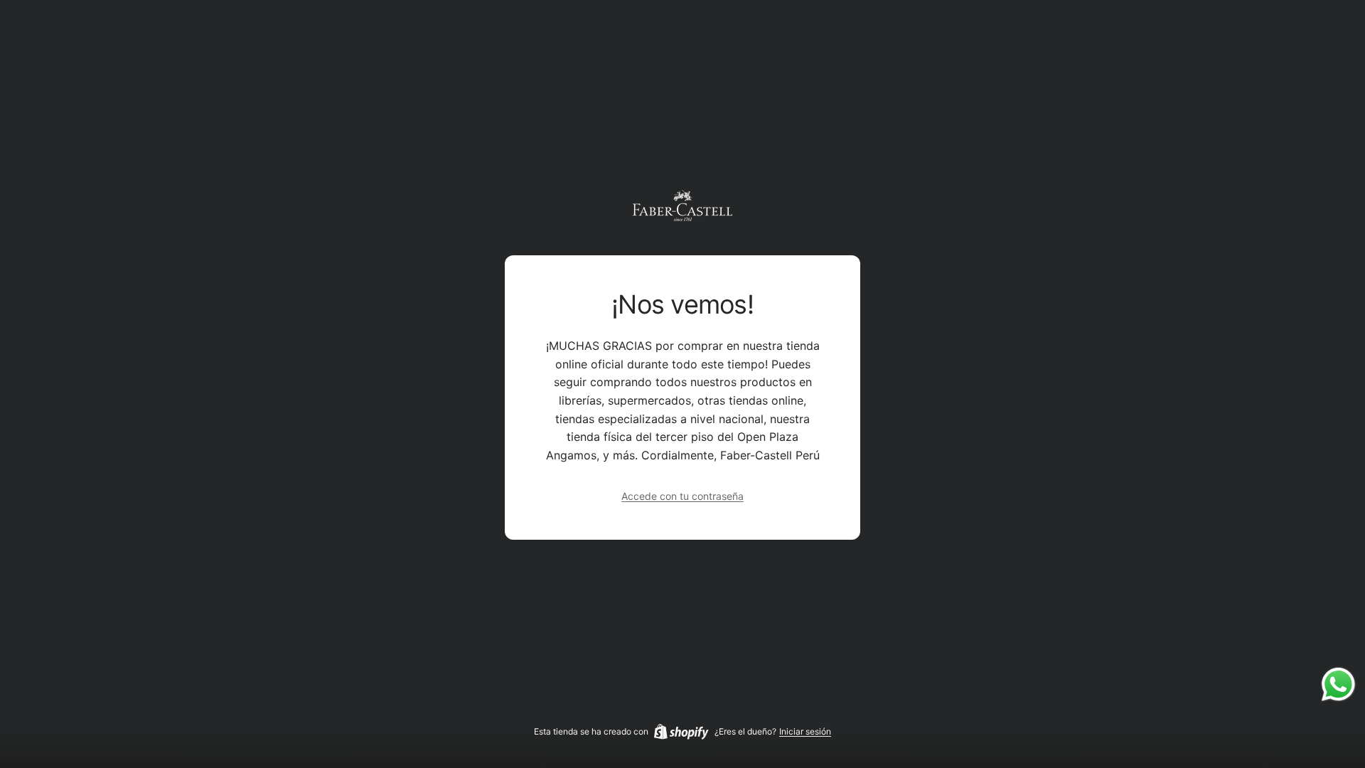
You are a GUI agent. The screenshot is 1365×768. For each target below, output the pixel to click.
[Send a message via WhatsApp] (1338, 684)
